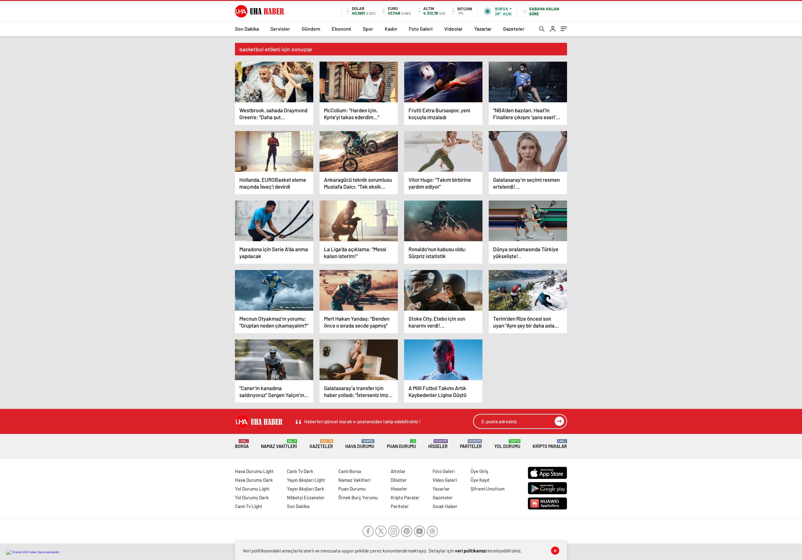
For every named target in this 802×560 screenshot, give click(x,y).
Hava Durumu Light (254, 471)
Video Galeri (445, 480)
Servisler (280, 29)
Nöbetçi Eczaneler (306, 497)
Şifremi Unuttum (487, 488)
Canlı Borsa (349, 471)
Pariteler (471, 444)
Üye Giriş (479, 471)
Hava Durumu (359, 444)
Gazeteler (513, 29)
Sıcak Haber (445, 506)
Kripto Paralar (550, 444)
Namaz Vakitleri (279, 444)
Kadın (391, 29)
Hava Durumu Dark (254, 480)
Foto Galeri (421, 29)
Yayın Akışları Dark (305, 488)
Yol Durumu (507, 444)
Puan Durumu (401, 444)
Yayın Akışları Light (306, 480)
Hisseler (438, 444)
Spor (368, 29)
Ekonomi (341, 29)
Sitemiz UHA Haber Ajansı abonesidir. (35, 552)
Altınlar (398, 471)
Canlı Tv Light (248, 506)
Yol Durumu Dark (252, 497)
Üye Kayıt (480, 480)
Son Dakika (247, 29)
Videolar (453, 29)
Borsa (242, 444)
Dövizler (399, 480)
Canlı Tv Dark (300, 471)
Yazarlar (483, 29)
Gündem (311, 29)
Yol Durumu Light (252, 488)
